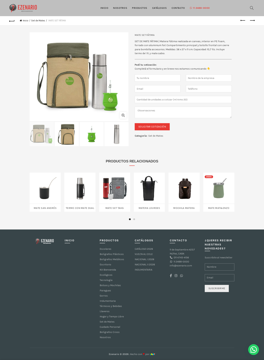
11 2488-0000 (201, 8)
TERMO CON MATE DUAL (80, 208)
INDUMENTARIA (143, 269)
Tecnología (106, 280)
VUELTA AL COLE (144, 254)
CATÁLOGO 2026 (144, 248)
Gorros (104, 295)
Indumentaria (108, 300)
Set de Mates (38, 20)
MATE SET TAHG (114, 208)
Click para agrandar (123, 115)
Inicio (104, 8)
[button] (253, 349)
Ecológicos (106, 274)
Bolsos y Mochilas (110, 285)
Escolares (105, 248)
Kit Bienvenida (108, 269)
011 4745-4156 (181, 257)
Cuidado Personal (110, 326)
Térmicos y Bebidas (111, 306)
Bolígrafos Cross (110, 332)
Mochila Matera (184, 208)
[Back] (12, 20)
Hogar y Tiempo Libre (112, 316)
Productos (139, 8)
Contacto (178, 8)
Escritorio (105, 264)
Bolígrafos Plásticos (112, 254)
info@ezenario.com (181, 265)
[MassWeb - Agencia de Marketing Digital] (152, 354)
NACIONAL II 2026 (145, 264)
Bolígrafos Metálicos (112, 259)
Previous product (242, 20)
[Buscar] (252, 8)
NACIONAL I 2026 (144, 259)
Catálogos (159, 8)
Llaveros (105, 311)
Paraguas (105, 290)
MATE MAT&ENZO (219, 208)
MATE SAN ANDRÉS (45, 208)
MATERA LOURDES (149, 208)
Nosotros (120, 8)
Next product (251, 20)
